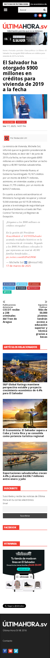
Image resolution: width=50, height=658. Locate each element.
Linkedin (10, 288)
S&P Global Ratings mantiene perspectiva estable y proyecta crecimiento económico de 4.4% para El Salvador (22, 389)
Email (5, 503)
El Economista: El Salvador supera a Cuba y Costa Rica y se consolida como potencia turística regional (25, 433)
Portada (12, 50)
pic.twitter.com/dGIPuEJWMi (21, 257)
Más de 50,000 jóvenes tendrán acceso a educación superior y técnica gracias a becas (41, 321)
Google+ (35, 284)
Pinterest (34, 288)
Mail (8, 292)
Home (5, 50)
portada (20, 50)
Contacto (7, 640)
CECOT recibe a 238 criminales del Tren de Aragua (11, 313)
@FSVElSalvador (33, 236)
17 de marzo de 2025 (18, 265)
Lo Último (40, 50)
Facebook (9, 284)
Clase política (29, 50)
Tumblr (21, 288)
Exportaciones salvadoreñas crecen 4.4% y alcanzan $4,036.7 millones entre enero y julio (25, 476)
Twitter (23, 284)
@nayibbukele (13, 236)
